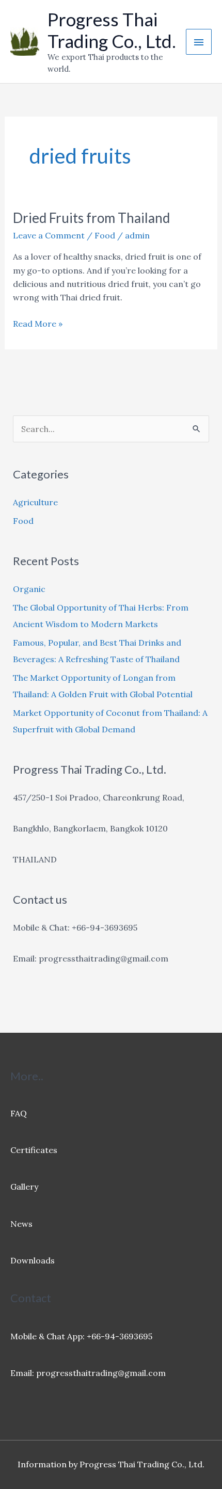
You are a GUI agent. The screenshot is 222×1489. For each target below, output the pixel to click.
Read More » (37, 324)
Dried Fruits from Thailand (91, 218)
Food (104, 235)
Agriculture (35, 502)
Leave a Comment (49, 235)
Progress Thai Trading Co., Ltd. (111, 30)
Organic (29, 589)
